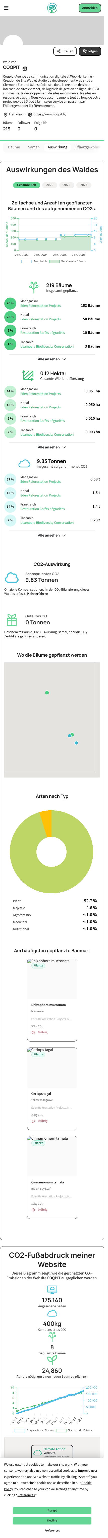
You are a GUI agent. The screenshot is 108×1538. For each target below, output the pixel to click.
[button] (72, 732)
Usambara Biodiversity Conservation (47, 344)
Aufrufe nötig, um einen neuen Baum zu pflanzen (52, 1371)
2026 (49, 185)
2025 (66, 185)
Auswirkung (57, 147)
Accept (52, 1510)
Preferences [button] (26, 1495)
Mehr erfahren (37, 591)
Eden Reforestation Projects (40, 303)
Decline (52, 1520)
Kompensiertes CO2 (52, 1324)
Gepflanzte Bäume (52, 1348)
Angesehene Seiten (52, 1301)
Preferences (52, 1530)
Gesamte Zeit (26, 185)
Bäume (14, 147)
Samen (34, 147)
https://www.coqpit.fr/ (50, 114)
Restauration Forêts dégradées (42, 331)
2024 (83, 185)
